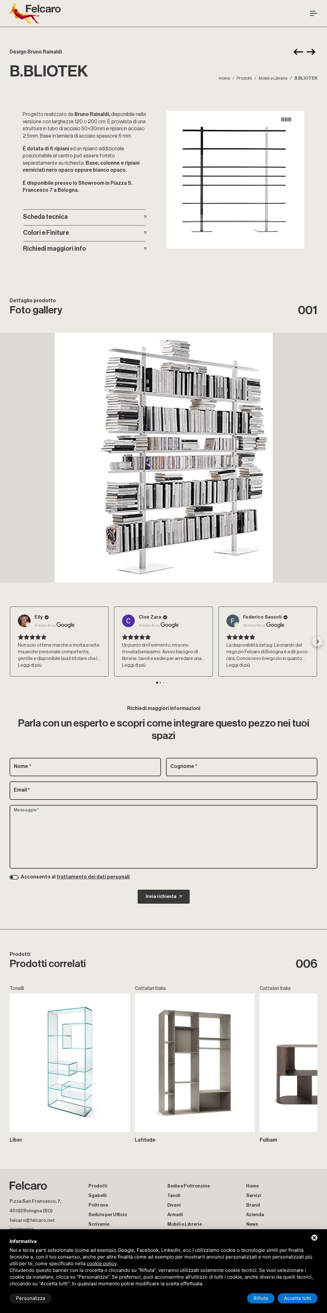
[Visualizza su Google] (24, 620)
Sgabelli (97, 1195)
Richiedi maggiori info (54, 249)
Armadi (175, 1214)
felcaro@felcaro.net (32, 1220)
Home (224, 78)
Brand (253, 1205)
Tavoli (173, 1195)
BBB (286, 119)
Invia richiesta (161, 896)
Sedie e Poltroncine (188, 1186)
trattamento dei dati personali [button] (93, 876)
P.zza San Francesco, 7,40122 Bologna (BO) (35, 1206)
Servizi (253, 1195)
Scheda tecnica (45, 217)
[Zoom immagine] (235, 179)
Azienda (255, 1214)
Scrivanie (98, 1224)
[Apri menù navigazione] (313, 13)
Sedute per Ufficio (107, 1214)
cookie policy (102, 1263)
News (252, 1224)
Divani (174, 1205)
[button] (9, 641)
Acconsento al (75, 876)
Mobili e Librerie (273, 78)
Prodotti (244, 78)
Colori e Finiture (46, 233)
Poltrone (98, 1205)
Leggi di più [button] (30, 665)
